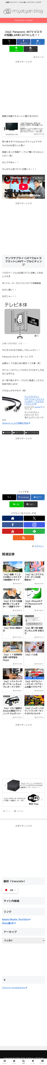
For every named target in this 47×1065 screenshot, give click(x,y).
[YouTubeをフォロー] (12, 531)
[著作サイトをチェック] (12, 518)
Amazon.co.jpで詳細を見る (15, 423)
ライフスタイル (32, 433)
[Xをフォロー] (34, 518)
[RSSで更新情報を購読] (23, 537)
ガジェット (19, 433)
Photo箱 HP (8, 923)
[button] (31, 49)
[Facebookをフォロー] (12, 524)
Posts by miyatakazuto (13, 987)
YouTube (8, 433)
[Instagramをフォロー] (34, 524)
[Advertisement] (23, 87)
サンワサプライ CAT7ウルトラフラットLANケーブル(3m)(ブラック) (35, 400)
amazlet (37, 407)
